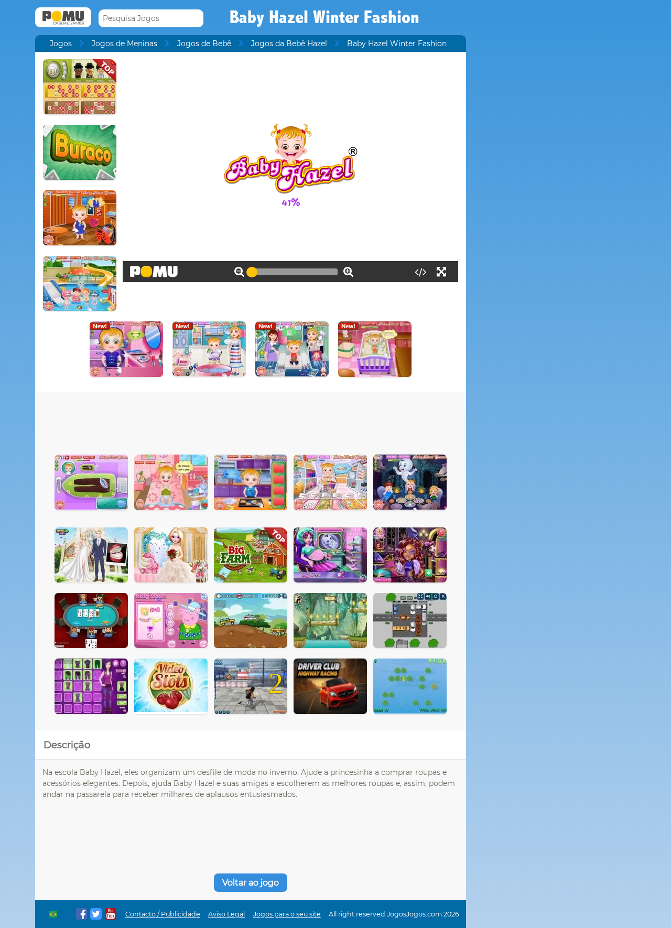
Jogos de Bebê (204, 43)
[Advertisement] (250, 420)
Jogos (61, 43)
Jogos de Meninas (124, 43)
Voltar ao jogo (250, 883)
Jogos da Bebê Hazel (289, 43)
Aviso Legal (226, 914)
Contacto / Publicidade (162, 914)
